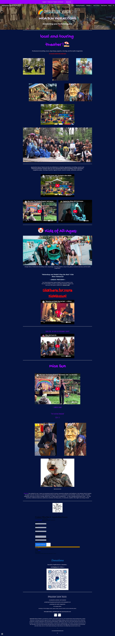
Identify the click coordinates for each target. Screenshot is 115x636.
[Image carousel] (57, 474)
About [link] (109, 5)
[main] (57, 17)
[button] (113, 5)
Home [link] (72, 5)
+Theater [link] (88, 5)
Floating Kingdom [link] (80, 5)
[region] (57, 2)
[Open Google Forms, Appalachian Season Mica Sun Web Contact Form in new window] (78, 516)
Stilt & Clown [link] (96, 5)
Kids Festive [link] (104, 5)
